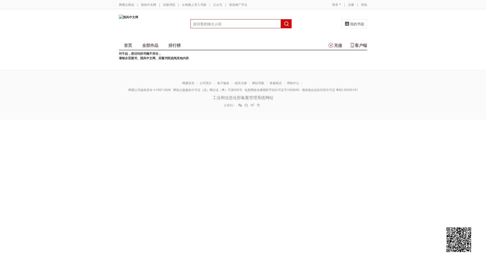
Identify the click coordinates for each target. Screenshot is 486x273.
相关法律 (241, 83)
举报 (364, 4)
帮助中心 (293, 83)
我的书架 (357, 23)
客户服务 (223, 83)
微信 (240, 105)
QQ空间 (258, 105)
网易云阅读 (126, 4)
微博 (252, 105)
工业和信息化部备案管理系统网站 (243, 97)
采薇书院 (169, 4)
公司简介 (206, 83)
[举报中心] (381, 243)
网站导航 (258, 83)
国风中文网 (148, 4)
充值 (338, 45)
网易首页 (188, 83)
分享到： (230, 105)
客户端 (361, 45)
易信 (246, 105)
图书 (134, 58)
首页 (128, 45)
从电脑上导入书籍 (194, 4)
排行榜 (175, 45)
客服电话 (276, 83)
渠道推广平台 (238, 4)
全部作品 (150, 45)
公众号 (217, 4)
